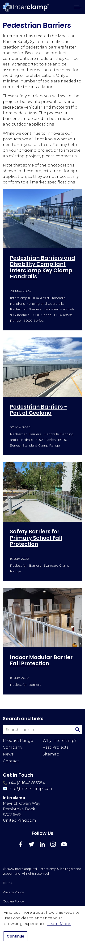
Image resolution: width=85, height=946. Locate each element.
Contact (11, 761)
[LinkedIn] (42, 844)
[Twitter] (31, 844)
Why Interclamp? (59, 740)
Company (12, 747)
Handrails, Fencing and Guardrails (37, 303)
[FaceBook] (20, 844)
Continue (15, 936)
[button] (77, 729)
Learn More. (59, 924)
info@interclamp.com (30, 788)
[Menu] (78, 7)
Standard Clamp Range (41, 445)
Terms (7, 883)
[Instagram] (53, 844)
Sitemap (50, 754)
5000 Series (41, 315)
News (8, 754)
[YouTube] (64, 844)
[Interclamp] (26, 7)
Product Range (18, 740)
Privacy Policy (13, 892)
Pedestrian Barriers (25, 309)
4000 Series (45, 440)
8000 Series (33, 320)
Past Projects (55, 747)
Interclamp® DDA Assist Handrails (37, 298)
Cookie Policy (13, 901)
